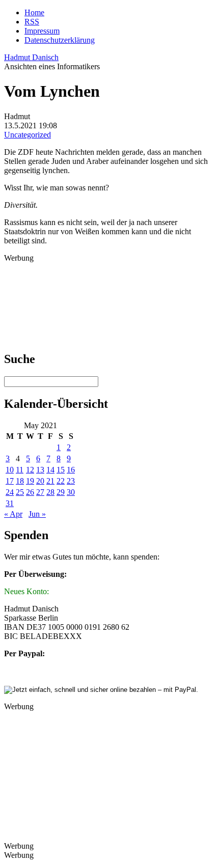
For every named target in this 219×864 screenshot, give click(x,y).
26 (30, 492)
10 (10, 469)
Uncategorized (27, 134)
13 (40, 469)
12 (30, 469)
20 (40, 481)
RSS (31, 21)
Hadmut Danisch (31, 57)
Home (34, 12)
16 (71, 469)
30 (71, 492)
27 (40, 492)
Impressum (42, 30)
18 (20, 481)
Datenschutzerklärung (59, 40)
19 (30, 481)
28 (50, 492)
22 (61, 481)
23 (71, 481)
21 (50, 481)
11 (19, 469)
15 (61, 469)
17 (10, 481)
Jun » (37, 514)
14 (50, 469)
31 (10, 503)
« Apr (13, 514)
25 (20, 492)
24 (10, 492)
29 (61, 492)
